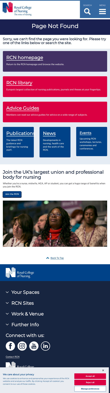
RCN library (19, 82)
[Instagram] (23, 345)
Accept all (90, 376)
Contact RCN (12, 356)
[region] (54, 380)
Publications (20, 133)
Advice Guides (22, 108)
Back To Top (57, 258)
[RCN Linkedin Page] (46, 345)
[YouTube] (35, 345)
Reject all (90, 382)
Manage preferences (90, 389)
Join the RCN (12, 194)
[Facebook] (11, 345)
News (49, 133)
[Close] (103, 370)
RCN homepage (24, 57)
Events (85, 133)
